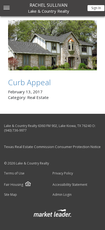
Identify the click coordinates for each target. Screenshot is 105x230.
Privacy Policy (62, 173)
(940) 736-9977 (15, 130)
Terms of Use (14, 173)
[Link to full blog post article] (52, 45)
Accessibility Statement (69, 185)
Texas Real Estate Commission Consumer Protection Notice (52, 146)
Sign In (96, 8)
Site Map (10, 195)
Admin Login (62, 195)
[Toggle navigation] (6, 8)
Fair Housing (13, 184)
